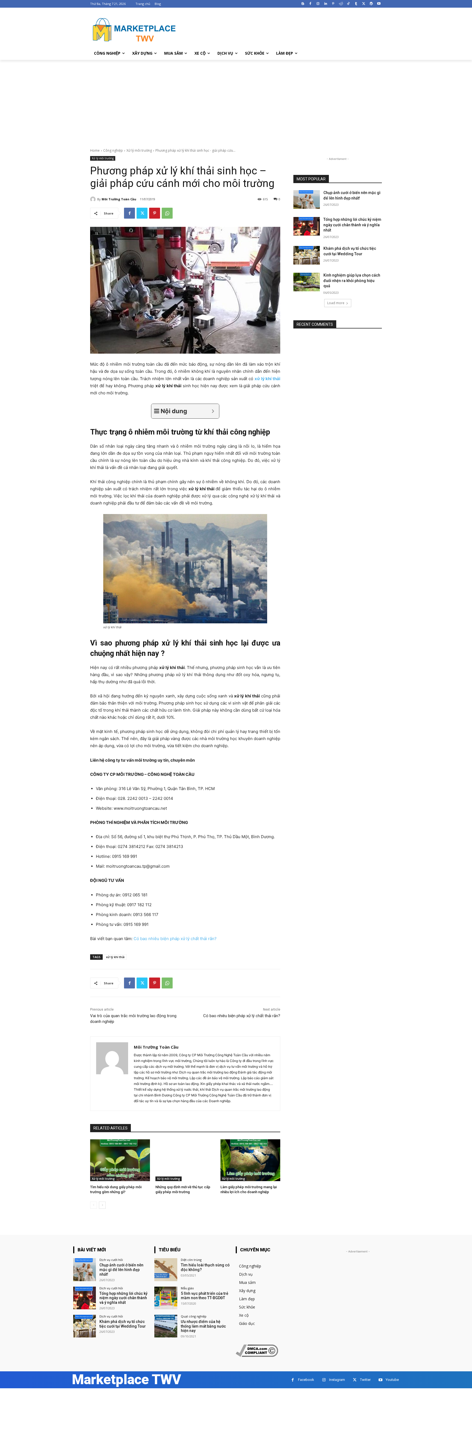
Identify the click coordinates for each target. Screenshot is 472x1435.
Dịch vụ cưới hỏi (111, 1259)
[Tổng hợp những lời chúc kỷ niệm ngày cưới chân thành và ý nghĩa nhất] (306, 226)
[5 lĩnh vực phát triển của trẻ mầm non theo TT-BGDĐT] (165, 1298)
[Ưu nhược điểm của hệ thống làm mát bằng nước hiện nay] (165, 1326)
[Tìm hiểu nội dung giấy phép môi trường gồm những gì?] (120, 1160)
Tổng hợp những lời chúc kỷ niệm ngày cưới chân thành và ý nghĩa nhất (352, 224)
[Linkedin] (326, 4)
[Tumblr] (356, 4)
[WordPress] (371, 4)
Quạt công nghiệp (193, 1316)
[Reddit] (341, 4)
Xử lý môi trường (139, 150)
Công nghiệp (113, 150)
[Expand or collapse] (213, 411)
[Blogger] (303, 4)
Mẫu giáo (187, 1288)
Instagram (337, 1380)
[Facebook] (310, 4)
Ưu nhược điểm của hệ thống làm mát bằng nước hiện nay (203, 1326)
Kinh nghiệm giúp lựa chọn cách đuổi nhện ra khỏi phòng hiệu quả (351, 280)
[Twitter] (364, 4)
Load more (335, 303)
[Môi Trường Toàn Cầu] (93, 199)
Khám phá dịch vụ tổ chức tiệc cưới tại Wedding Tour (122, 1323)
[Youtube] (379, 4)
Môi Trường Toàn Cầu (119, 199)
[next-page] (102, 1205)
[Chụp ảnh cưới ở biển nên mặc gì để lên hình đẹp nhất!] (306, 199)
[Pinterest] (333, 4)
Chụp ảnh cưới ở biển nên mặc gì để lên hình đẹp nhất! (121, 1269)
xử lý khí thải (115, 957)
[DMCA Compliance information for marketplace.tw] (257, 1355)
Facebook (306, 1380)
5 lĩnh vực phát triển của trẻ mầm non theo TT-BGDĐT (204, 1295)
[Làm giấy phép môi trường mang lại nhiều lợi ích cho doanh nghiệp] (250, 1160)
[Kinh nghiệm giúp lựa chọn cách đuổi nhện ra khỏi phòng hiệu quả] (306, 282)
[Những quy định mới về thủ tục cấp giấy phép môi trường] (185, 1160)
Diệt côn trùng (191, 1259)
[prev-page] (93, 1205)
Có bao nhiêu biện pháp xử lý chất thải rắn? (241, 1015)
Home (95, 150)
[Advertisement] (236, 101)
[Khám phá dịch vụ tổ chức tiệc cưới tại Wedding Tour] (306, 255)
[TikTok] (348, 4)
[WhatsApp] (167, 213)
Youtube (392, 1380)
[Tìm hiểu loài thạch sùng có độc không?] (165, 1269)
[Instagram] (318, 4)
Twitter (365, 1380)
